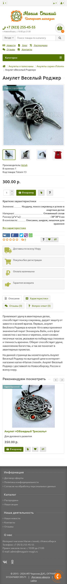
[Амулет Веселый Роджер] (33, 115)
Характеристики (39, 298)
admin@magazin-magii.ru (24, 551)
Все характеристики (14, 228)
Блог (24, 45)
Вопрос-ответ (41, 305)
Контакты (26, 49)
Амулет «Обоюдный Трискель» (25, 431)
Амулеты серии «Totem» (50, 66)
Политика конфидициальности (21, 482)
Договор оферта (40, 577)
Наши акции (11, 504)
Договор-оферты (14, 478)
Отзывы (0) (15, 305)
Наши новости (12, 518)
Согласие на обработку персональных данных (30, 486)
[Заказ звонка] (57, 576)
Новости (11, 45)
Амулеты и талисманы (21, 66)
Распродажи (40, 45)
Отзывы (10, 49)
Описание (14, 298)
